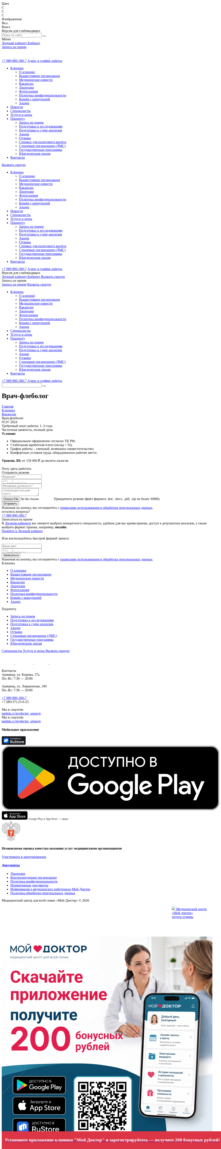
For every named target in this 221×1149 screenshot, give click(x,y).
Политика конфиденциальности (42, 95)
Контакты (17, 157)
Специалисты (20, 111)
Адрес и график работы (44, 61)
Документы (11, 865)
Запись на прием (14, 47)
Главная (7, 406)
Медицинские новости (36, 80)
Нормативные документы (29, 885)
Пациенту (17, 118)
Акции (24, 103)
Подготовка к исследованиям (40, 126)
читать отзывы (182, 917)
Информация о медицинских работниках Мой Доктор (50, 889)
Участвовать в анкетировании (24, 857)
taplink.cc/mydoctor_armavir (21, 713)
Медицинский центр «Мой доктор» (189, 911)
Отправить (10, 503)
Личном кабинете (18, 523)
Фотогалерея (28, 91)
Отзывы (25, 138)
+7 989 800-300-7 (14, 61)
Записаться (11, 555)
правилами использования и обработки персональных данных (106, 508)
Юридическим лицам (35, 153)
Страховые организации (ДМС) (42, 146)
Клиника (17, 68)
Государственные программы (40, 150)
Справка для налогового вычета (42, 142)
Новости (16, 107)
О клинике (27, 72)
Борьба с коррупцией (34, 99)
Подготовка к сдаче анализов (40, 130)
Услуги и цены (21, 115)
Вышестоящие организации (39, 76)
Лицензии (26, 87)
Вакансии (26, 83)
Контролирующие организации (33, 877)
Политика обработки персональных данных (42, 893)
